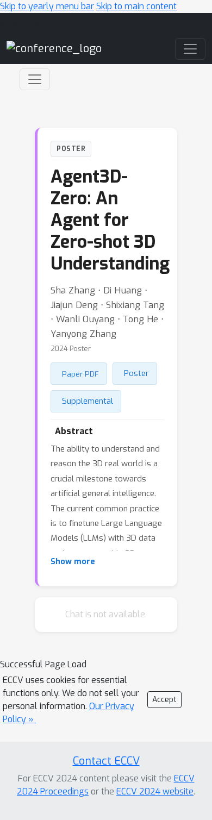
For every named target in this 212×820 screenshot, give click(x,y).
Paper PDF (80, 374)
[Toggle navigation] (35, 79)
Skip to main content (136, 6)
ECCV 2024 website (155, 791)
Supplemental (87, 401)
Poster (136, 373)
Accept (164, 699)
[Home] (54, 48)
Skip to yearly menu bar (47, 6)
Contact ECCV (106, 761)
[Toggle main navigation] (190, 49)
